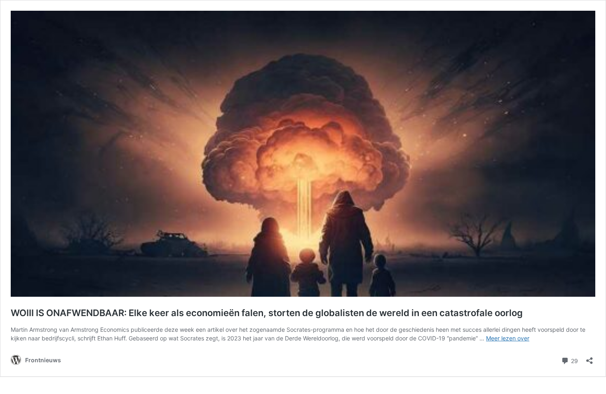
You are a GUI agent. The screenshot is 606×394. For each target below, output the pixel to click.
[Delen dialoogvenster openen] (589, 358)
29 (573, 360)
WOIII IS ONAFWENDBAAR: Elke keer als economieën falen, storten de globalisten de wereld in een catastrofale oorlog (267, 312)
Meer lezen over (507, 338)
